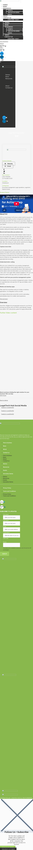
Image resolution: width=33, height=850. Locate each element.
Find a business (7, 442)
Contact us (8, 88)
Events (10, 10)
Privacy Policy (7, 488)
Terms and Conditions (9, 491)
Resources (7, 8)
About (5, 16)
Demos (5, 4)
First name (6, 514)
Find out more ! (4, 299)
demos (2, 43)
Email (4, 526)
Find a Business (4, 41)
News (5, 6)
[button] (8, 164)
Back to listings (4, 400)
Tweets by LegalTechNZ (7, 407)
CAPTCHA (5, 538)
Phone (4, 542)
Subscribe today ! (13, 19)
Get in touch (3, 395)
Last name (6, 520)
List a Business (6, 113)
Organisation (6, 532)
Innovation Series (13, 12)
